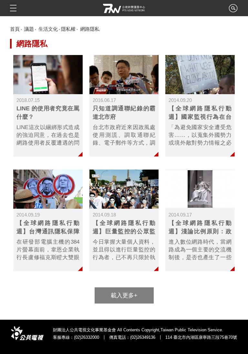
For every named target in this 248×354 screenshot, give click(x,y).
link (47, 106)
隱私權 (68, 29)
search (233, 10)
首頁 (15, 29)
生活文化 (48, 29)
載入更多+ (124, 295)
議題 (29, 29)
